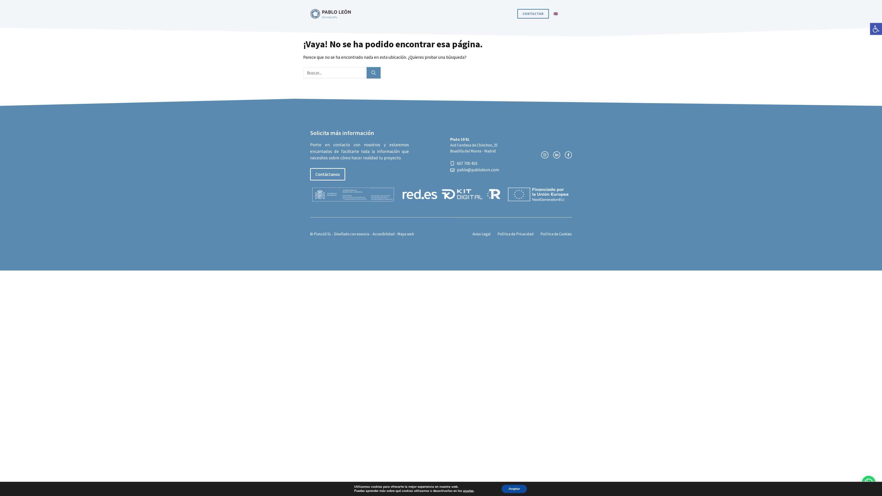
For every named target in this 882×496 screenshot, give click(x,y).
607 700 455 (467, 163)
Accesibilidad (384, 234)
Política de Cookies (556, 234)
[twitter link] (556, 154)
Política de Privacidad (516, 234)
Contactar (533, 13)
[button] (876, 29)
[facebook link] (568, 154)
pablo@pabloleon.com (478, 169)
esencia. (363, 234)
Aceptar (514, 489)
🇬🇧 (556, 13)
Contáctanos (327, 174)
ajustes (468, 491)
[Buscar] (374, 73)
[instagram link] (544, 154)
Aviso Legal (481, 234)
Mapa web (405, 234)
